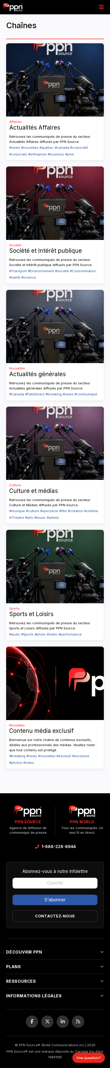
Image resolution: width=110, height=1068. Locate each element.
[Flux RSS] (78, 1022)
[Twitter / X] (47, 1022)
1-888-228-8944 (59, 846)
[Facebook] (32, 1022)
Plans (13, 966)
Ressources (21, 981)
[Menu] (101, 7)
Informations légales (34, 995)
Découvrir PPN (24, 952)
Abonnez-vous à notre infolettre (55, 871)
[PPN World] (82, 813)
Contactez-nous (55, 916)
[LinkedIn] (63, 1022)
